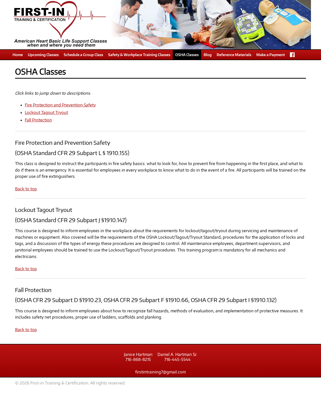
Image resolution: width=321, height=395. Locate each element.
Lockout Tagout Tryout (46, 112)
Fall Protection (38, 119)
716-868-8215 (138, 359)
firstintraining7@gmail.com (160, 371)
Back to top (26, 188)
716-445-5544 (177, 359)
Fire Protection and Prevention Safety (60, 104)
